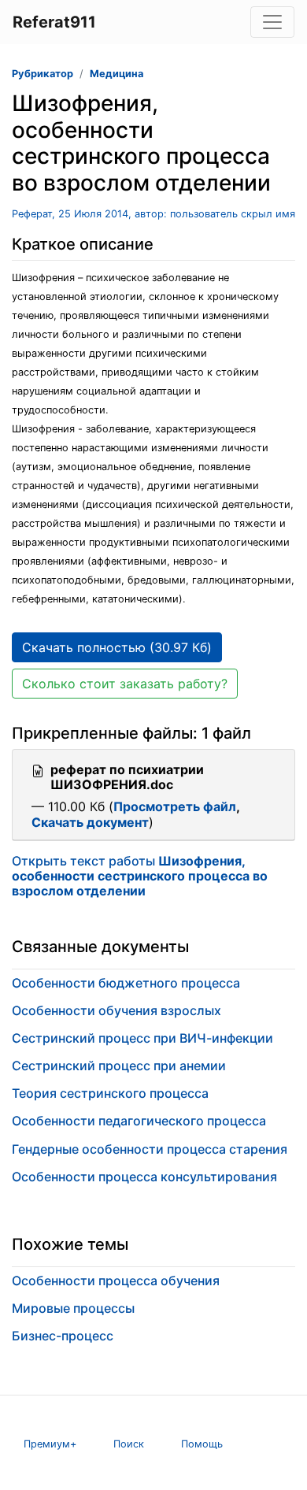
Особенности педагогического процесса (139, 1121)
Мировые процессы (73, 1308)
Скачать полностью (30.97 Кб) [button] (117, 647)
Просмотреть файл (174, 806)
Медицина (116, 74)
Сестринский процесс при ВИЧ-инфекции (142, 1038)
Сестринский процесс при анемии (119, 1065)
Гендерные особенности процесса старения (149, 1149)
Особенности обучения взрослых (116, 1010)
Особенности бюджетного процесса (126, 983)
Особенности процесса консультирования (144, 1176)
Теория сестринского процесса (110, 1093)
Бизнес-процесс (62, 1336)
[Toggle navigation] (272, 22)
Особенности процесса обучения (116, 1280)
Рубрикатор (42, 74)
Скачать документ (90, 822)
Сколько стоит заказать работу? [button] (124, 683)
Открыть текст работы (140, 876)
